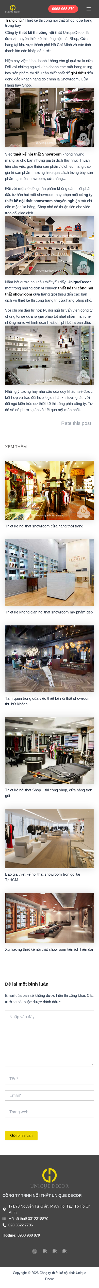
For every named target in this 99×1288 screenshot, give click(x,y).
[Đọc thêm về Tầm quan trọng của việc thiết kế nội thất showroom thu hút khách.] (49, 658)
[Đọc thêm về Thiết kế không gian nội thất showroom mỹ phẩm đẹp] (49, 572)
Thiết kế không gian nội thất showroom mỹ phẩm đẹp (49, 612)
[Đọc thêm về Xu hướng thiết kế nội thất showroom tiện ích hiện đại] (49, 918)
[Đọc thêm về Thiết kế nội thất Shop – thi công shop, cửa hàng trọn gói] (49, 750)
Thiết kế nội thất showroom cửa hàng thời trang (44, 526)
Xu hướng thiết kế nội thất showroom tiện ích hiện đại (49, 949)
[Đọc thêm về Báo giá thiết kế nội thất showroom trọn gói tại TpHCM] (49, 838)
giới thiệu (78, 73)
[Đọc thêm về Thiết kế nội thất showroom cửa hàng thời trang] (49, 490)
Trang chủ (13, 20)
